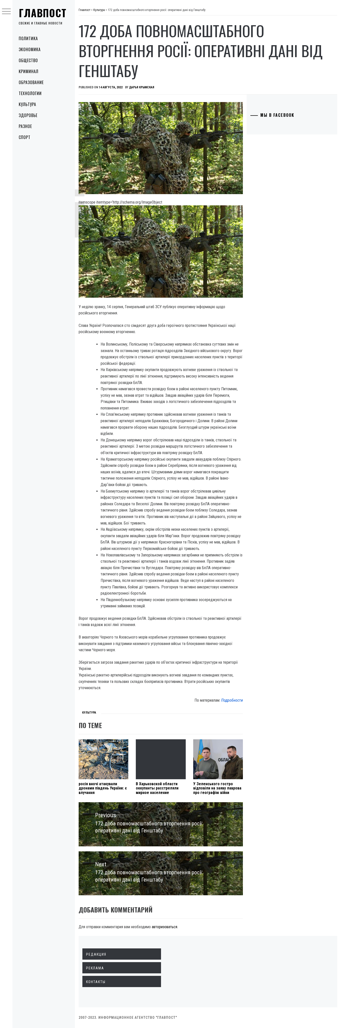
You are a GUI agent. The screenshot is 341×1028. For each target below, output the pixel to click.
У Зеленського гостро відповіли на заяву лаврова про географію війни (217, 788)
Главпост (43, 12)
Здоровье (28, 115)
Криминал (28, 71)
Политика (28, 38)
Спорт (24, 137)
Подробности (232, 700)
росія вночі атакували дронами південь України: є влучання (103, 788)
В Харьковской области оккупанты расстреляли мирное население (157, 788)
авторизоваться (164, 926)
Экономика (30, 49)
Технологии (30, 93)
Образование (31, 82)
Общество (28, 60)
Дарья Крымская (141, 87)
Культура (27, 104)
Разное (25, 126)
